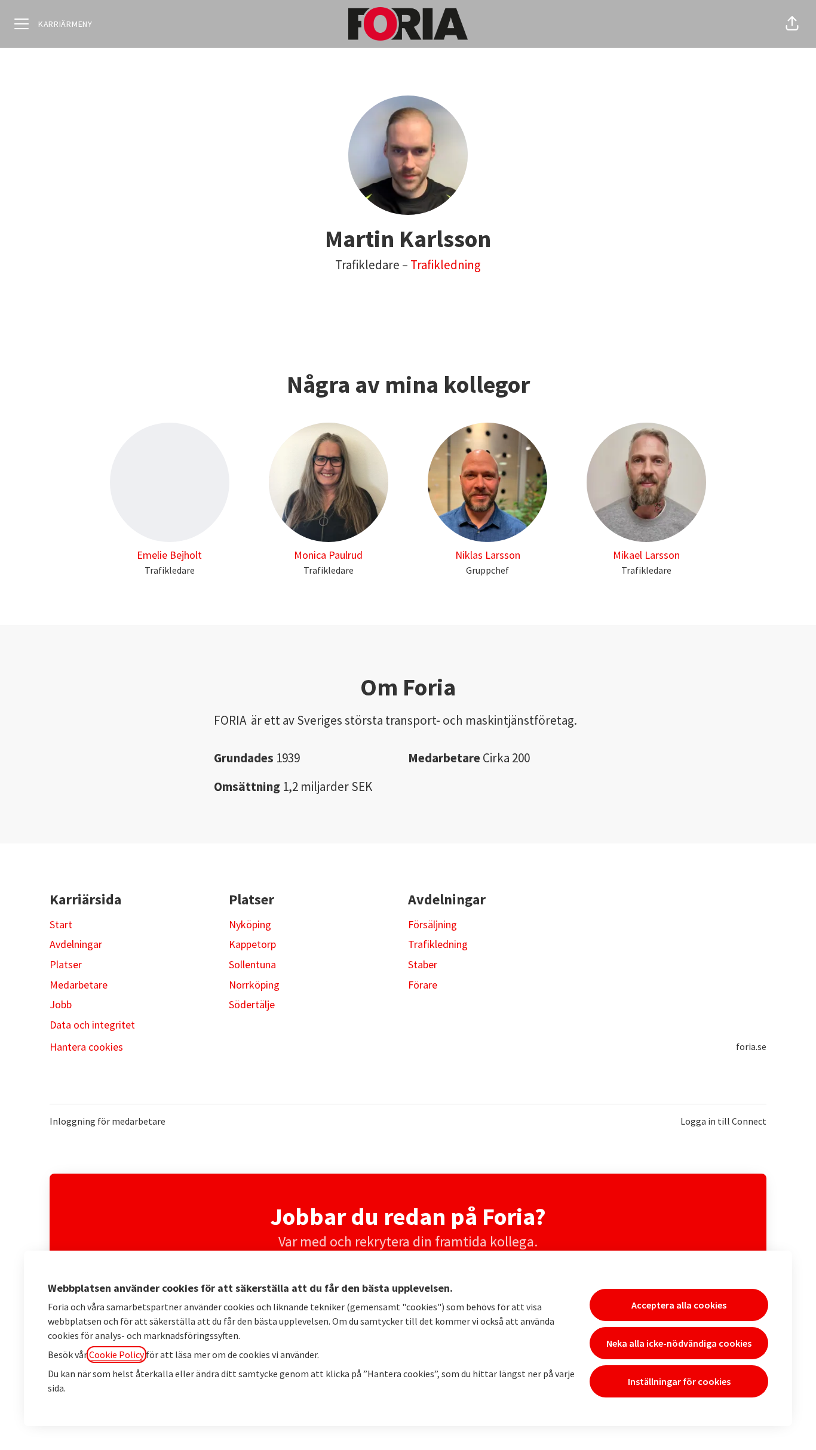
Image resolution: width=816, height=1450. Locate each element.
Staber (422, 964)
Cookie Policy (116, 1354)
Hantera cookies (86, 1047)
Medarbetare (79, 985)
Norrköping (254, 985)
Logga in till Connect (723, 1121)
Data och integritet (92, 1025)
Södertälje (252, 1004)
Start (61, 924)
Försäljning (432, 924)
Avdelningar (76, 944)
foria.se (751, 1046)
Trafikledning (445, 265)
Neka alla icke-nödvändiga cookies (678, 1343)
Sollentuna (252, 964)
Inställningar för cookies (679, 1381)
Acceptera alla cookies (678, 1305)
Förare (422, 985)
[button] (792, 24)
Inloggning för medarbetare (107, 1121)
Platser (66, 964)
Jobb (61, 1004)
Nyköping (250, 924)
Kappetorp (252, 944)
